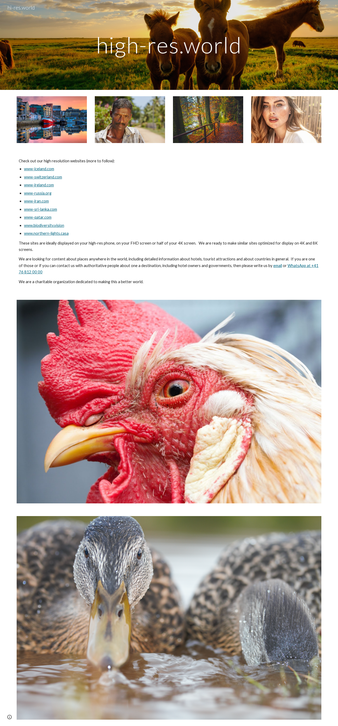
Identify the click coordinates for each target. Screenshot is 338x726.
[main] (169, 44)
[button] (9, 717)
